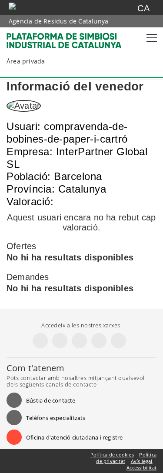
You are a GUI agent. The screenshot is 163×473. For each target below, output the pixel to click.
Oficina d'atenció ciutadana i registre (74, 437)
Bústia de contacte (51, 400)
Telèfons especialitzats (56, 418)
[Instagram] (79, 340)
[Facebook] (40, 340)
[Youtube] (118, 340)
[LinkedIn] (98, 340)
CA (143, 8)
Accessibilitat (141, 467)
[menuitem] (33, 61)
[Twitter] (59, 340)
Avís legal (142, 461)
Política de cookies (112, 454)
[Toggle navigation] (149, 38)
